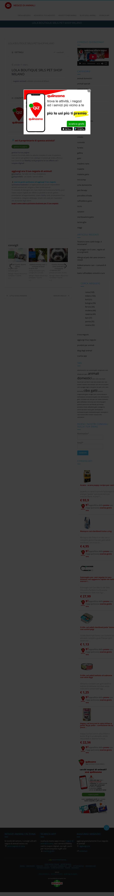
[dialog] (57, 112)
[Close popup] (89, 90)
